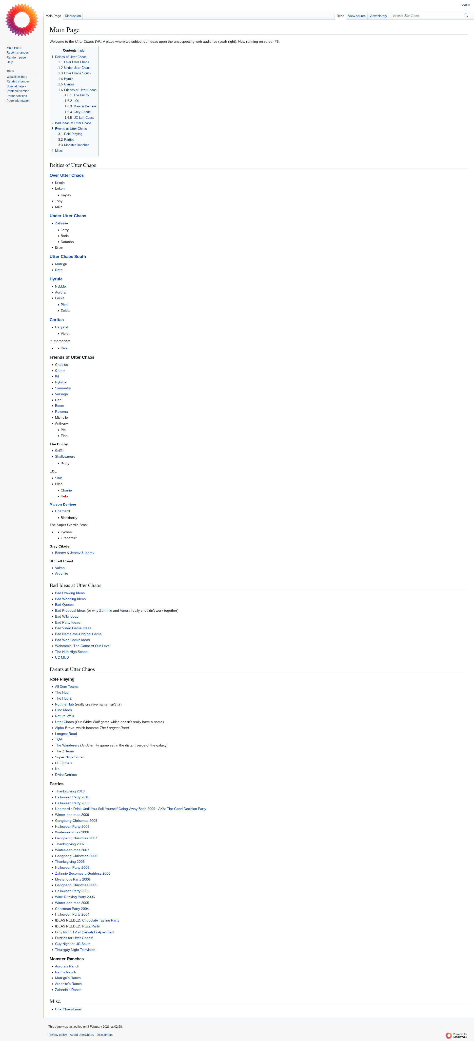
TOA (58, 739)
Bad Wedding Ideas (70, 599)
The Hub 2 (63, 698)
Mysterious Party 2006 (72, 879)
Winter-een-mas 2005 (72, 903)
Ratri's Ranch (65, 972)
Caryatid (61, 327)
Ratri (58, 270)
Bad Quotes (64, 605)
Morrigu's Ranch (68, 978)
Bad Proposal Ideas (70, 610)
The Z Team (64, 751)
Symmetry (63, 388)
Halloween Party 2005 (72, 891)
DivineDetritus (66, 775)
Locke (59, 298)
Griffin (59, 450)
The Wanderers (67, 745)
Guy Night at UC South (73, 944)
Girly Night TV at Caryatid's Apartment (84, 932)
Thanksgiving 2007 (70, 844)
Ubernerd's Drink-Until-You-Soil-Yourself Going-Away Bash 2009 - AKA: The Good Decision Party (130, 809)
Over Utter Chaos (67, 175)
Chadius (61, 365)
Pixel (64, 305)
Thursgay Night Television (75, 950)
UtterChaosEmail (68, 1009)
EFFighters (63, 763)
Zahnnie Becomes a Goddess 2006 (82, 873)
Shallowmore (65, 456)
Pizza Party (91, 926)
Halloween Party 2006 (72, 867)
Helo (64, 496)
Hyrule (56, 279)
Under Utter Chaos (68, 216)
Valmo (60, 568)
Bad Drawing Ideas (70, 593)
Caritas (57, 319)
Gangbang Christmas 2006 (76, 856)
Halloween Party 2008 (72, 826)
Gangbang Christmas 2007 (76, 838)
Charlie (66, 490)
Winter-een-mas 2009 (72, 815)
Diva (64, 348)
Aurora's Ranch (67, 966)
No (57, 769)
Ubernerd (62, 511)
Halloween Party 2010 (72, 797)
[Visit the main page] (21, 19)
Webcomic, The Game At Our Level (82, 646)
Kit (57, 376)
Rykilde (60, 382)
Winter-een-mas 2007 (72, 850)
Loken (60, 188)
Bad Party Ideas (67, 622)
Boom (59, 406)
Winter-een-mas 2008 (72, 832)
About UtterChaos (82, 1035)
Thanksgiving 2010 (70, 791)
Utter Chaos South (68, 256)
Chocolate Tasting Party (100, 920)
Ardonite (61, 573)
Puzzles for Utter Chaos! (74, 938)
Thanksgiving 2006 (70, 862)
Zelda (65, 311)
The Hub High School (71, 652)
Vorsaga (61, 394)
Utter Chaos (64, 722)
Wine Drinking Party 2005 (75, 897)
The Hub (62, 692)
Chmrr (60, 371)
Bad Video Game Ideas (73, 628)
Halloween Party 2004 (72, 914)
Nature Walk (64, 716)
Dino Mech (63, 710)
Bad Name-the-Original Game (78, 634)
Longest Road (66, 734)
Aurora (60, 292)
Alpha (59, 728)
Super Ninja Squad (69, 757)
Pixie (58, 484)
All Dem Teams (67, 686)
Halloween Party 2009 (72, 803)
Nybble (60, 286)
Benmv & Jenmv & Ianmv (74, 553)
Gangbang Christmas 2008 (76, 821)
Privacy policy (57, 1035)
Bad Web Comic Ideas (72, 640)
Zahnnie (61, 223)
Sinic (58, 478)
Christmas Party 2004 (72, 909)
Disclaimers (105, 1035)
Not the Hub (64, 704)
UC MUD (62, 657)
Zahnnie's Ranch (68, 990)
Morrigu (61, 264)
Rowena (61, 411)
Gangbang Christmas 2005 (76, 885)
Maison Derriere (63, 504)
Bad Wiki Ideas (66, 616)
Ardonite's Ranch (68, 984)
